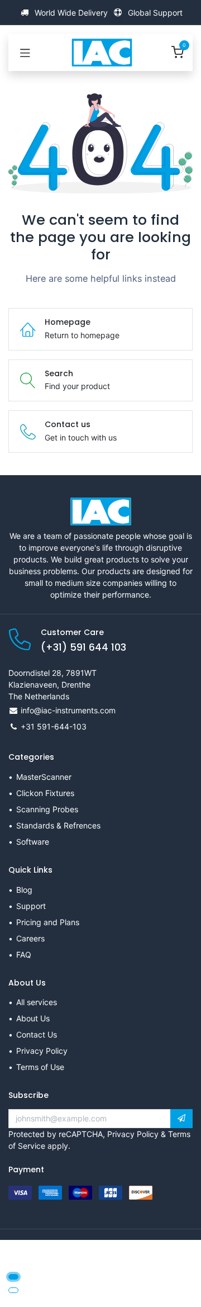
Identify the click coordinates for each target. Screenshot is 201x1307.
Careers (30, 938)
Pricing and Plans (47, 922)
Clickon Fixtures (45, 793)
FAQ (23, 954)
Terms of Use (40, 1067)
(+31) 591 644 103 (83, 647)
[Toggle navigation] (25, 52)
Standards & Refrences (58, 825)
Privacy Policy (42, 1050)
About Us (33, 1018)
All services (36, 1002)
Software (32, 841)
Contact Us (36, 1034)
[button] (181, 1118)
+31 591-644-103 (54, 726)
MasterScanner (43, 777)
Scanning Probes (47, 809)
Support (31, 906)
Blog (24, 889)
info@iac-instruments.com (68, 710)
